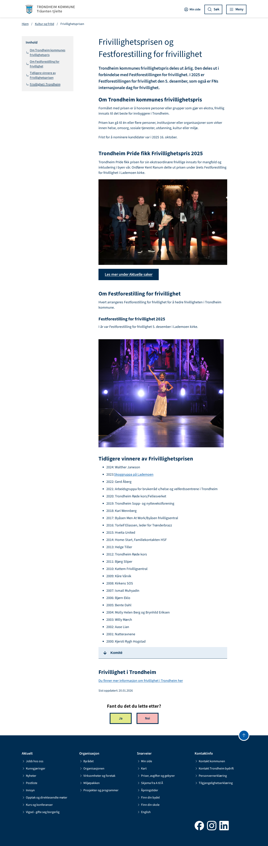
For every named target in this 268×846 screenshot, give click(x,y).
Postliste (31, 783)
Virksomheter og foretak (99, 776)
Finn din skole (150, 805)
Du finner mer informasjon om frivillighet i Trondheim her (140, 680)
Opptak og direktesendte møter (46, 797)
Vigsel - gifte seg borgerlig (42, 812)
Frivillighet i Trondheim (45, 84)
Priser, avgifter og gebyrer (158, 776)
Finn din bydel (150, 797)
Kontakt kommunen (212, 761)
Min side (195, 9)
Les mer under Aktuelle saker (128, 274)
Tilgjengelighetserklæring (216, 783)
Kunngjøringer (35, 768)
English (146, 812)
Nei (147, 718)
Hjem (25, 24)
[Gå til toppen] (243, 735)
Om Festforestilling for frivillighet (44, 63)
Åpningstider (149, 790)
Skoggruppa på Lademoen (133, 474)
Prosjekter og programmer (101, 790)
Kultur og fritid (44, 24)
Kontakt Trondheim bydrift (216, 768)
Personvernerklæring (213, 776)
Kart (144, 768)
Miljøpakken (91, 783)
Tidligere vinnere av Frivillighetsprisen (43, 75)
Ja (120, 718)
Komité (116, 653)
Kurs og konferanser (39, 805)
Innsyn (30, 790)
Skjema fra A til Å (152, 783)
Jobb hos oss (34, 761)
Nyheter (31, 776)
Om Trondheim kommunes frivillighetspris (47, 52)
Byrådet (88, 761)
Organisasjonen (93, 768)
